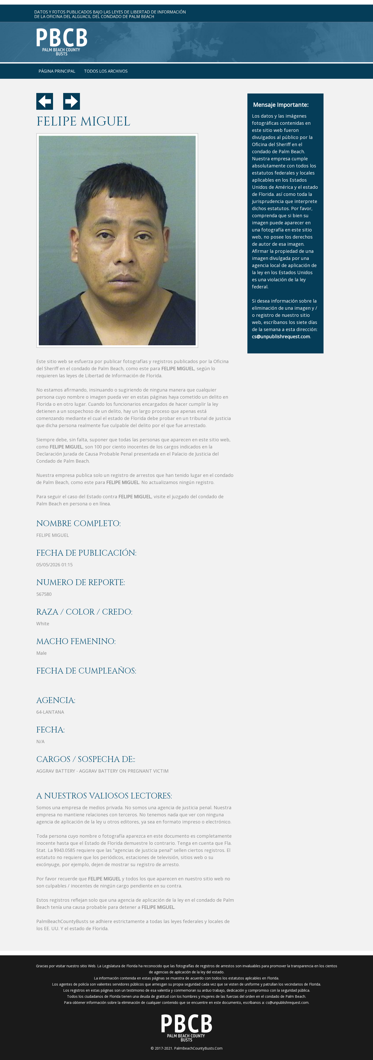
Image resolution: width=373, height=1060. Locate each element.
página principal (57, 71)
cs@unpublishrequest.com (287, 1002)
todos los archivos (106, 71)
